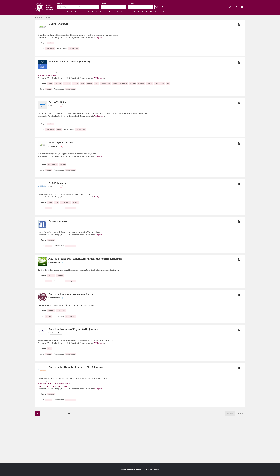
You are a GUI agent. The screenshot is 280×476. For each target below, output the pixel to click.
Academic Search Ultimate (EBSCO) (69, 61)
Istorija (115, 83)
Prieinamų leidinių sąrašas (47, 75)
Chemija (50, 83)
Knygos (59, 129)
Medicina (50, 43)
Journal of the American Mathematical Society (54, 383)
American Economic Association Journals (71, 294)
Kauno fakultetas (52, 164)
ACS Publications (58, 183)
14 (69, 413)
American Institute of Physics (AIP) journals (73, 329)
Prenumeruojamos (73, 48)
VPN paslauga (99, 38)
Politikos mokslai (159, 83)
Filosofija (89, 83)
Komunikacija (123, 83)
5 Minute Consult (58, 23)
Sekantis (240, 413)
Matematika (133, 83)
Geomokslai (58, 83)
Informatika (141, 83)
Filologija (75, 83)
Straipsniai (48, 89)
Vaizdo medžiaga (50, 48)
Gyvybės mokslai (105, 83)
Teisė (168, 83)
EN (230, 7)
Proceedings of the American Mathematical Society (55, 386)
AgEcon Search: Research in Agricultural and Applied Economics (85, 258)
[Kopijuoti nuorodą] (239, 24)
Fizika (96, 83)
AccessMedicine (57, 102)
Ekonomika (67, 83)
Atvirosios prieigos (70, 281)
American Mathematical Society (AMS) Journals (75, 367)
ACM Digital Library (60, 142)
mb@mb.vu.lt (154, 470)
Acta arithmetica (57, 220)
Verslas (82, 83)
